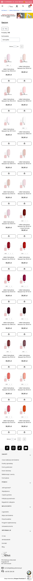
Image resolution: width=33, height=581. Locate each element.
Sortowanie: (5, 36)
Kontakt (4, 543)
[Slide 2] (10, 65)
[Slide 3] (27, 221)
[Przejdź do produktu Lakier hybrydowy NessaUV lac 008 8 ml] (24, 120)
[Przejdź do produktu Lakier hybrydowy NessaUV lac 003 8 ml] (24, 58)
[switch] (29, 578)
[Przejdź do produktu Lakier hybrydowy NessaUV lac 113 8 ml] (24, 376)
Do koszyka (23, 143)
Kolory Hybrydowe (27, 10)
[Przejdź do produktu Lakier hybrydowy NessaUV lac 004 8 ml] (8, 90)
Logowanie (5, 512)
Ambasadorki (6, 540)
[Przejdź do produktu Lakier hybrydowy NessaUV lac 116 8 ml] (24, 409)
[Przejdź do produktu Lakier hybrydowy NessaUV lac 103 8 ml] (8, 278)
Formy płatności (7, 467)
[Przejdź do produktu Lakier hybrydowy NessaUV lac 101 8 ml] (8, 246)
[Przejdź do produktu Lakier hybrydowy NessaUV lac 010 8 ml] (24, 153)
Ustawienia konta (7, 526)
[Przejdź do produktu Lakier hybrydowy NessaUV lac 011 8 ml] (8, 183)
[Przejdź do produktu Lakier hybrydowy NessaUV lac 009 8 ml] (8, 153)
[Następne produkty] (19, 439)
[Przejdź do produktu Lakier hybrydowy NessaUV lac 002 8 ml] (8, 58)
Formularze (5, 478)
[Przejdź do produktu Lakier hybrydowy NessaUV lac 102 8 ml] (24, 246)
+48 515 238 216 (9, 572)
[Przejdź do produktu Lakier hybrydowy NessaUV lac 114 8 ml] (8, 409)
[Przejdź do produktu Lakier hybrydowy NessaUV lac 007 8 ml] (8, 120)
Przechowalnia (6, 519)
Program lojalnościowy (9, 523)
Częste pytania (7, 495)
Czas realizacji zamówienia (10, 460)
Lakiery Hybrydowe (14, 10)
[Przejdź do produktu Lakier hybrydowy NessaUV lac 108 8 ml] (8, 311)
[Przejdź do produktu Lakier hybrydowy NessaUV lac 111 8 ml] (24, 344)
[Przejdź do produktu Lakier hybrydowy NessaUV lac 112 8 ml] (8, 376)
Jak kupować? (6, 488)
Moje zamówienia (7, 515)
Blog (3, 547)
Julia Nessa (3, 10)
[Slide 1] (7, 65)
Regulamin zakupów (8, 502)
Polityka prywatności (8, 498)
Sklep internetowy (14, 578)
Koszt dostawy (6, 471)
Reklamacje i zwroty (8, 474)
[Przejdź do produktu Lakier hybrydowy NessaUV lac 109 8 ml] (24, 311)
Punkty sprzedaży (7, 463)
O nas (4, 536)
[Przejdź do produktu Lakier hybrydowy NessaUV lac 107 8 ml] (24, 278)
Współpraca (6, 491)
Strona (11, 46)
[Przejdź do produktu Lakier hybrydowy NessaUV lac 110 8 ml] (8, 344)
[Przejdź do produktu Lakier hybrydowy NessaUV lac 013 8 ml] (8, 213)
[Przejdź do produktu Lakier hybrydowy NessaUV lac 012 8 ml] (24, 183)
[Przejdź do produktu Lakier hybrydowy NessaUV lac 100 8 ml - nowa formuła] (24, 213)
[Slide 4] (12, 253)
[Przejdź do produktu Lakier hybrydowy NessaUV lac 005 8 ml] (24, 90)
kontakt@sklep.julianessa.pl (13, 568)
